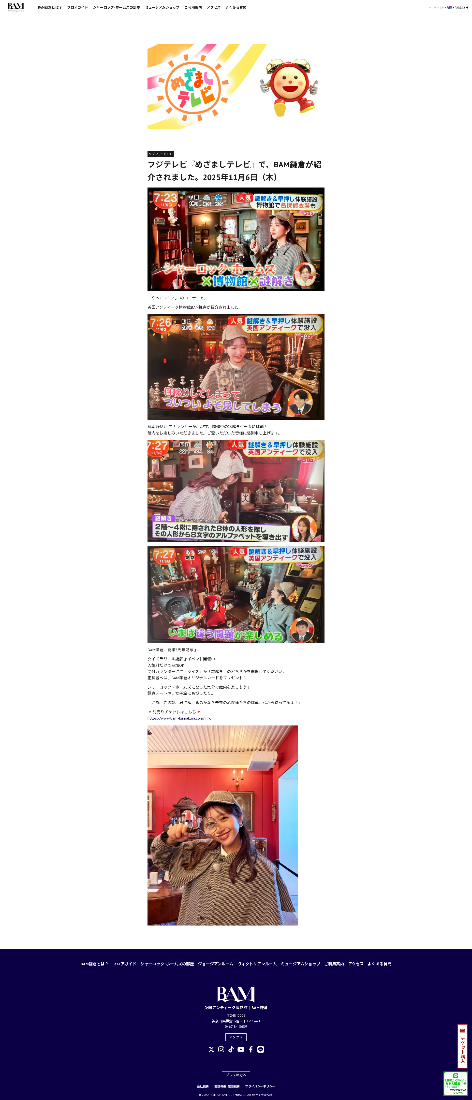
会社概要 (203, 1086)
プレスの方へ (236, 1075)
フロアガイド (77, 7)
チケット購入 (462, 1049)
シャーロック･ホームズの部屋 (116, 7)
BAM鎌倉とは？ (50, 7)
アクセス (214, 7)
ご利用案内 (193, 7)
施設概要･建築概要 (227, 1086)
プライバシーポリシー (260, 1086)
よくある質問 (235, 7)
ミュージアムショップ (162, 7)
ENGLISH (460, 7)
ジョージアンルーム (215, 963)
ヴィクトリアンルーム (257, 963)
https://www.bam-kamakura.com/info (179, 718)
